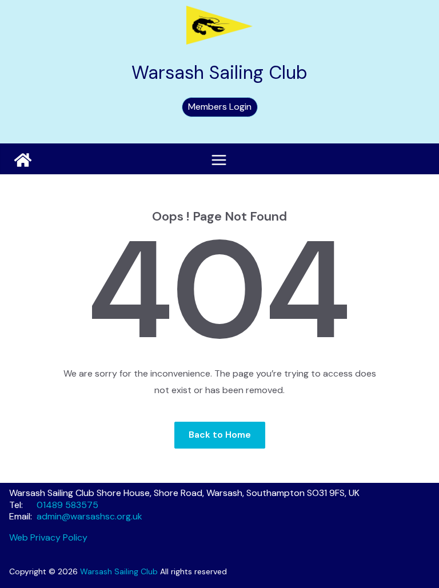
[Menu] (219, 160)
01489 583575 (67, 505)
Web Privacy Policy (48, 537)
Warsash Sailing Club (219, 73)
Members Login (220, 107)
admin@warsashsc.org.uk (89, 516)
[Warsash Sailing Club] (23, 160)
